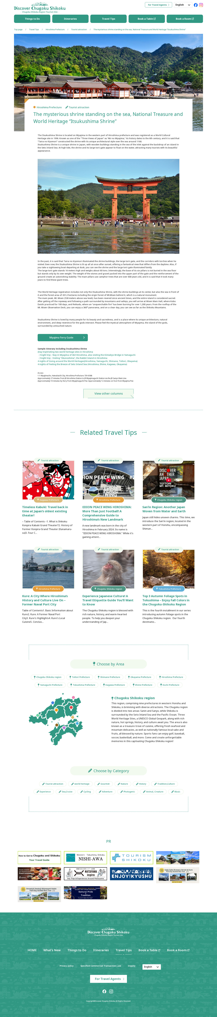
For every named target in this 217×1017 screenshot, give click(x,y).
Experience (45, 791)
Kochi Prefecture (171, 684)
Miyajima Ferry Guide (61, 337)
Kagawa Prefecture (115, 684)
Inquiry (131, 965)
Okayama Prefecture (140, 677)
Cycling (87, 791)
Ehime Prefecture (143, 684)
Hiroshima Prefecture (55, 29)
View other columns (108, 393)
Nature (124, 783)
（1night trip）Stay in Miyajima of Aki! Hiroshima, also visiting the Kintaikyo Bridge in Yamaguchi (87, 354)
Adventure (107, 791)
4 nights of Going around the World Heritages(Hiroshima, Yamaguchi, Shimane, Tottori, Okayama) (87, 361)
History (142, 783)
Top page (18, 29)
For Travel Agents (157, 4)
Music (177, 791)
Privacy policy (67, 965)
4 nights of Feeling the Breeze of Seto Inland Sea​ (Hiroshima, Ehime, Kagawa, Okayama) (82, 364)
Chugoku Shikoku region (48, 677)
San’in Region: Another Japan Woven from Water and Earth (164, 509)
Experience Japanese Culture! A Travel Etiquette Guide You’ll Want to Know (107, 600)
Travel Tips (108, 18)
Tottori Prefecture (81, 677)
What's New (52, 950)
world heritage (81, 783)
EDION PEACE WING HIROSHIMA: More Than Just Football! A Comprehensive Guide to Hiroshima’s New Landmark (107, 513)
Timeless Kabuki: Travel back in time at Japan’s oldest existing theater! (45, 511)
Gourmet (105, 783)
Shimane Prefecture (110, 677)
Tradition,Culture (166, 783)
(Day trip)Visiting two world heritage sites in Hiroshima (65, 351)
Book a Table (146, 18)
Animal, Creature (154, 791)
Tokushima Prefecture (84, 684)
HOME (32, 950)
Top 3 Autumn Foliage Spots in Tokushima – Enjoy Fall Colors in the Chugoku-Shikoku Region (166, 600)
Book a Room (184, 18)
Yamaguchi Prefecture (51, 684)
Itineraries (70, 18)
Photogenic (129, 791)
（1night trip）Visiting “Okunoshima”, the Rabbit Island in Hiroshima (72, 358)
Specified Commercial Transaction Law (100, 965)
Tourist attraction (79, 29)
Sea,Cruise (67, 791)
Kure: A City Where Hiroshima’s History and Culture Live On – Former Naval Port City (45, 600)
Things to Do (32, 18)
